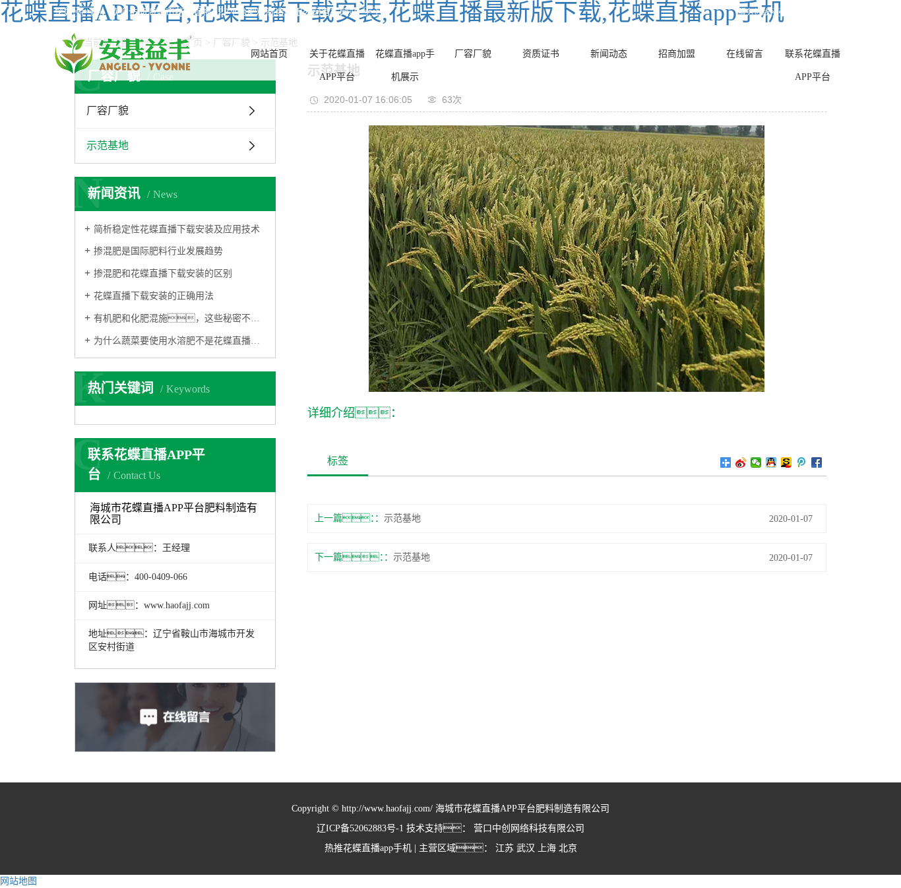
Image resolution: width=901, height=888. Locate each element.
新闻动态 (608, 54)
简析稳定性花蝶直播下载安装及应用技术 (177, 229)
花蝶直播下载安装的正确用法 (154, 296)
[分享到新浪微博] (741, 462)
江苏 (504, 848)
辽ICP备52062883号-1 (360, 828)
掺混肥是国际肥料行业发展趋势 (158, 251)
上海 (547, 848)
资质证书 (540, 54)
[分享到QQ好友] (771, 462)
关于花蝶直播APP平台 (337, 65)
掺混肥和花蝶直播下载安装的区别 (163, 273)
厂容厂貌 (472, 54)
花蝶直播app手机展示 (405, 65)
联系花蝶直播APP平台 (812, 65)
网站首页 (269, 54)
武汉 (525, 848)
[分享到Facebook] (817, 462)
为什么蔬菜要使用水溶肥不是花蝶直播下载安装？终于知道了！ (180, 341)
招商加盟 (676, 54)
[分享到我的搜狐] (786, 462)
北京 (568, 848)
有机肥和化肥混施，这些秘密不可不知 (180, 318)
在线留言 (744, 54)
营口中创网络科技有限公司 (527, 828)
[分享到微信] (756, 462)
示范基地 (107, 145)
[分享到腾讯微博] (801, 462)
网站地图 (18, 881)
